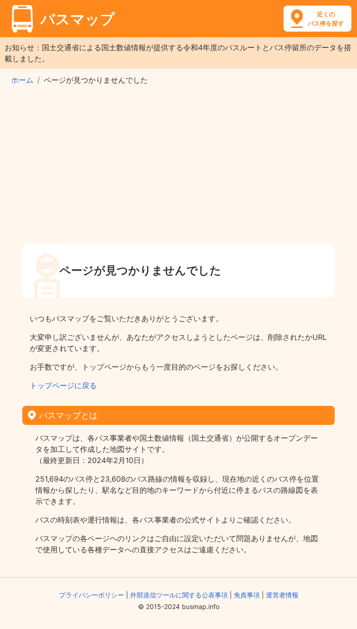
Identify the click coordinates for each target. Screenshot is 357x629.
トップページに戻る (63, 385)
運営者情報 (282, 595)
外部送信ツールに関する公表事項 (179, 595)
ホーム (22, 80)
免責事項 (247, 595)
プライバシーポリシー (91, 595)
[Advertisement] (178, 167)
